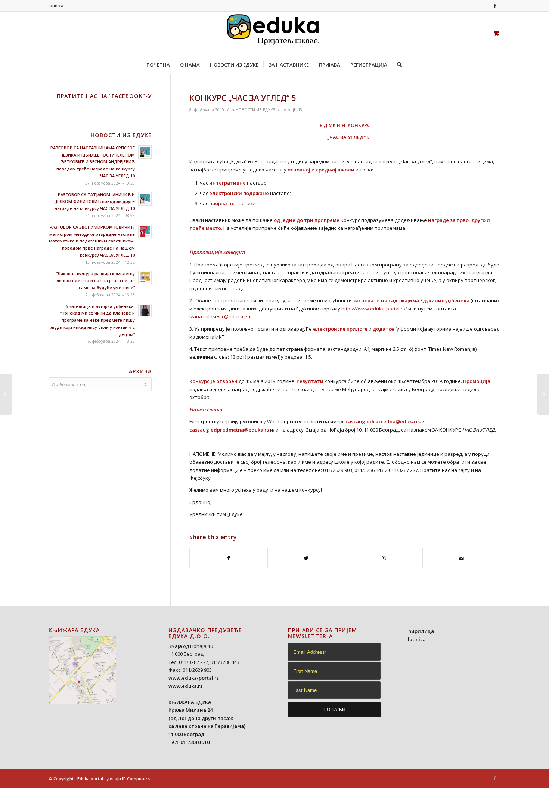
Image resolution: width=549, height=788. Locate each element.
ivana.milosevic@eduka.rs (219, 316)
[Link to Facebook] (494, 5)
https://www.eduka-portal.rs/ (374, 308)
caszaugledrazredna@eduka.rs (383, 421)
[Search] (397, 64)
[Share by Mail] (461, 558)
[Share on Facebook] (228, 558)
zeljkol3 (294, 109)
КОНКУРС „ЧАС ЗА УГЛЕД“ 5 (242, 98)
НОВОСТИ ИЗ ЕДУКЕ (255, 109)
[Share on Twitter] (306, 558)
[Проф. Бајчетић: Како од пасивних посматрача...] (543, 394)
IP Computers (136, 778)
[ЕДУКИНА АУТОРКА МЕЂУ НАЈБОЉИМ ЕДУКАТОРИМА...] (6, 394)
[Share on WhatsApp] (383, 558)
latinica (56, 5)
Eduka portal (90, 778)
